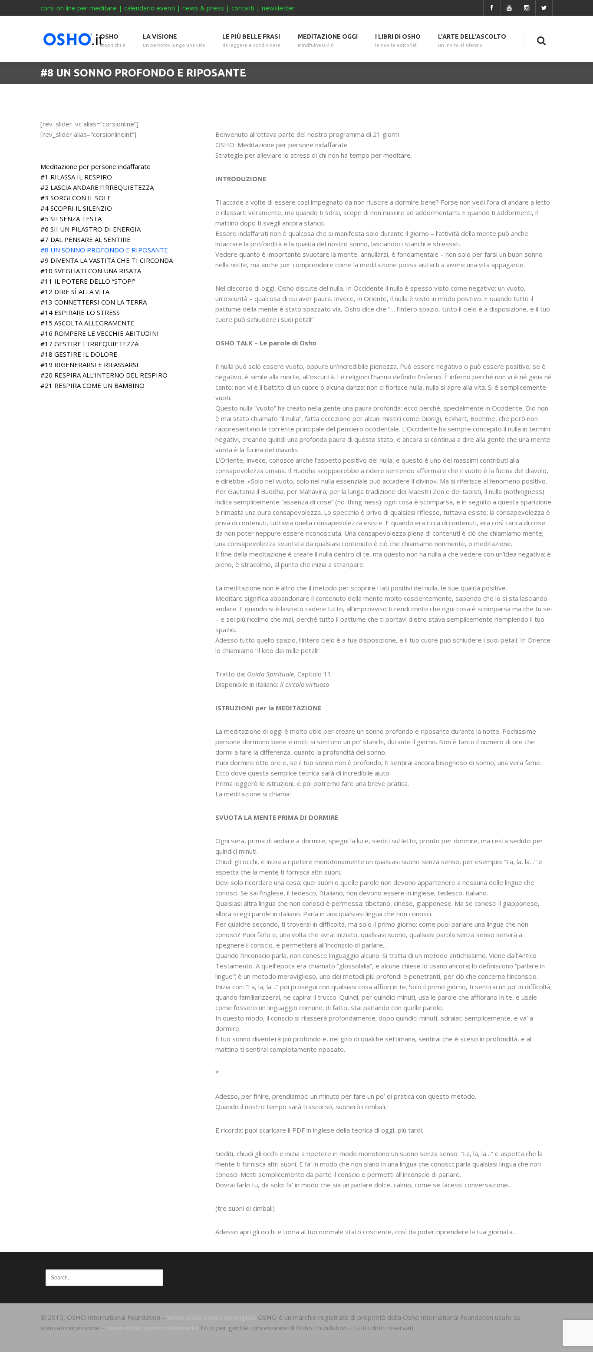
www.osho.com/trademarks (153, 1327)
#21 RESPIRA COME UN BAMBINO (92, 385)
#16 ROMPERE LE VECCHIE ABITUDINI (99, 333)
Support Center (358, 1338)
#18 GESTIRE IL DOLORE (78, 354)
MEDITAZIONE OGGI (328, 40)
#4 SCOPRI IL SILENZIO (76, 208)
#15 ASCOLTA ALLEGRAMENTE (87, 322)
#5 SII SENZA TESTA (71, 218)
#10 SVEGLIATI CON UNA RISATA (90, 270)
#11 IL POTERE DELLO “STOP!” (87, 281)
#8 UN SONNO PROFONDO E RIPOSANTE (104, 249)
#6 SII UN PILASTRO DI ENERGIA (90, 229)
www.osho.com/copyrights (211, 1317)
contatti (242, 7)
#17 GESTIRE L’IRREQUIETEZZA (89, 343)
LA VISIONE (174, 40)
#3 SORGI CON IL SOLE (75, 197)
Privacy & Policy (482, 1338)
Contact (530, 1338)
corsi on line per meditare (78, 7)
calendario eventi (149, 7)
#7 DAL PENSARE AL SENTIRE (85, 239)
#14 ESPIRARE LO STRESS (80, 312)
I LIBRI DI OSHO (398, 40)
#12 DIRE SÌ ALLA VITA (74, 291)
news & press (203, 7)
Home (313, 1338)
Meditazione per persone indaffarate (95, 166)
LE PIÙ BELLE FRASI (251, 40)
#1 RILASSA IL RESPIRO (76, 176)
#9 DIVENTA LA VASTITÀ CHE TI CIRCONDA (106, 260)
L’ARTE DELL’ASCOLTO (472, 40)
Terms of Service (420, 1338)
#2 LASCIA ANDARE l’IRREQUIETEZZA (97, 187)
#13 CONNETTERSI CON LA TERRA (93, 302)
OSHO (112, 40)
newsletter (278, 7)
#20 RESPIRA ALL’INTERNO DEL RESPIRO (104, 375)
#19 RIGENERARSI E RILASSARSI (89, 364)
